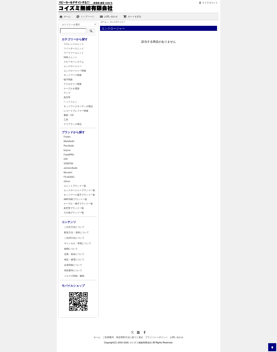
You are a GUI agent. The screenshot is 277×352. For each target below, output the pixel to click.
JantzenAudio (70, 167)
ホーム (67, 16)
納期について (71, 248)
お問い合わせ (111, 16)
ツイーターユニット (74, 48)
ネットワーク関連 (73, 74)
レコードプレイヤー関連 (76, 110)
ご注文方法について (74, 226)
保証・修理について (74, 259)
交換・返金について (74, 254)
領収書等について (73, 270)
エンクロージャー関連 (75, 70)
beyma (67, 150)
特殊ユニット (70, 57)
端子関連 (68, 79)
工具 (66, 119)
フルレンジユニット (74, 43)
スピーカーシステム (74, 61)
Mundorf (68, 172)
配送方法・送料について (76, 232)
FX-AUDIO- (69, 176)
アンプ (67, 92)
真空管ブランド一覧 (74, 208)
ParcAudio (69, 145)
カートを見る (134, 16)
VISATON (68, 163)
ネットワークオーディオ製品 (78, 106)
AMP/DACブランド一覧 (75, 199)
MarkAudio (69, 141)
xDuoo (67, 181)
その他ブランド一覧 (74, 212)
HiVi (66, 158)
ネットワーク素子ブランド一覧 (79, 194)
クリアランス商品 (73, 124)
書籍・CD (69, 115)
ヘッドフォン (70, 101)
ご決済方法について (74, 237)
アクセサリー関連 (73, 83)
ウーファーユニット (74, 52)
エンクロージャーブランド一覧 (79, 190)
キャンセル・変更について (77, 243)
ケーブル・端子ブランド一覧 (78, 203)
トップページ (87, 16)
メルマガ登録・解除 (74, 275)
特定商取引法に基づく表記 (129, 337)
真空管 (67, 97)
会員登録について (73, 264)
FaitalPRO (69, 154)
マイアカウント (210, 2)
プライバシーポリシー (156, 337)
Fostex (67, 136)
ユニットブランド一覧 (75, 185)
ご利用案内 (108, 337)
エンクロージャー (117, 21)
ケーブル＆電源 (71, 88)
